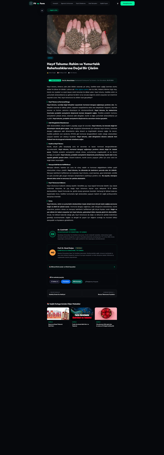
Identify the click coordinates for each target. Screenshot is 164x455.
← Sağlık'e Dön (52, 10)
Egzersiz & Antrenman (67, 3)
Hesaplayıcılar (127, 3)
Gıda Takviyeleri (93, 3)
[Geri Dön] (42, 11)
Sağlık (50, 58)
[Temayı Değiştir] (117, 3)
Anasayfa (55, 3)
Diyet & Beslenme (81, 3)
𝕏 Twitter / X (54, 281)
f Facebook (66, 281)
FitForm (39, 3)
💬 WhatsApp (77, 281)
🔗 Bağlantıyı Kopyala (91, 281)
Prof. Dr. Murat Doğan (68, 80)
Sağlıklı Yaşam (104, 3)
